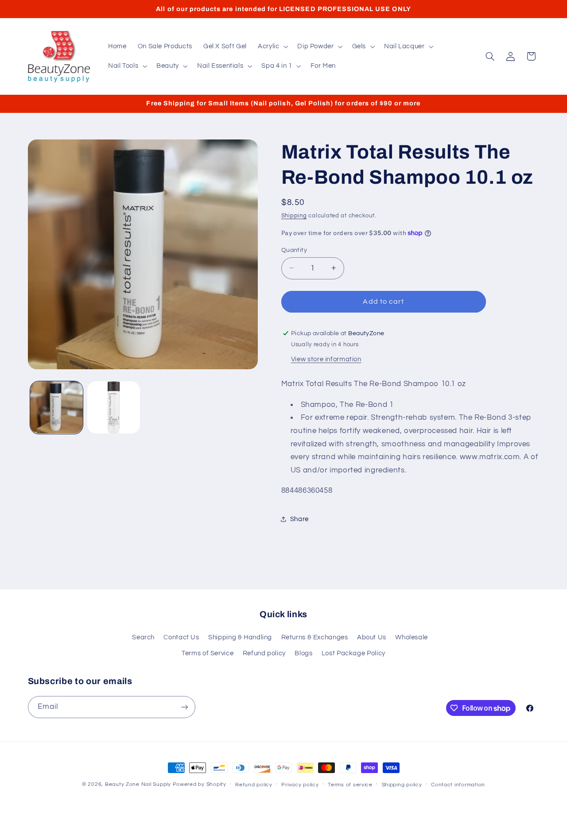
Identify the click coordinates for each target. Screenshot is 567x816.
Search (143, 637)
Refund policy (264, 653)
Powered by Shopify (199, 784)
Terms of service (350, 784)
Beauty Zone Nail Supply (138, 784)
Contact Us (181, 637)
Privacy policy (299, 784)
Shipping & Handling (240, 637)
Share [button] (299, 518)
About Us (371, 637)
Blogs (303, 653)
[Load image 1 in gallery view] (56, 407)
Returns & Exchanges (314, 637)
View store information (326, 359)
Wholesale (411, 637)
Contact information (458, 784)
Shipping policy (402, 784)
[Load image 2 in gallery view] (113, 407)
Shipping (294, 216)
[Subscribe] (184, 707)
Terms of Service (207, 653)
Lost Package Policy (353, 653)
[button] (271, 46)
